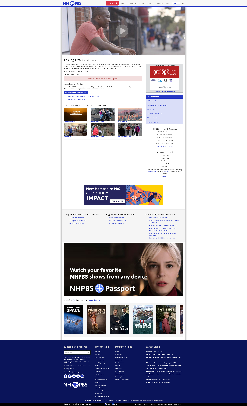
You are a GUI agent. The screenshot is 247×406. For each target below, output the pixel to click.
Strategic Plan (98, 393)
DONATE (111, 3)
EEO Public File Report (122, 401)
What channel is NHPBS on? (102, 396)
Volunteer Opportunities (122, 379)
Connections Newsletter (77, 223)
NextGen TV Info (152, 122)
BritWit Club (118, 354)
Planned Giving (119, 374)
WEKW (111, 401)
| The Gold (154, 351)
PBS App (166, 171)
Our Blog (97, 351)
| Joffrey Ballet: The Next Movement (158, 382)
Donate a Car (119, 360)
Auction (117, 351)
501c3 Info (97, 354)
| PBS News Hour (159, 354)
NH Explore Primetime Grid (77, 220)
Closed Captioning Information (157, 105)
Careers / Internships (100, 360)
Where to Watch (152, 118)
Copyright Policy (99, 374)
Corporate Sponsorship (121, 357)
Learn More (164, 176)
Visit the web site (76, 92)
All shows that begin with (77, 99)
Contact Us (150, 109)
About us (145, 404)
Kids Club (117, 365)
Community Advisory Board (102, 368)
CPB (115, 404)
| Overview (163, 371)
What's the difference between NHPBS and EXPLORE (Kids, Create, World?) (162, 229)
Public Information (100, 388)
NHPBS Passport (119, 371)
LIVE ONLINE (152, 171)
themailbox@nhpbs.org (72, 372)
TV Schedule (131, 3)
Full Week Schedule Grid (154, 114)
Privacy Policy (177, 404)
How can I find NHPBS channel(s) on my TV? (163, 225)
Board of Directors (100, 357)
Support (160, 3)
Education (150, 3)
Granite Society (119, 363)
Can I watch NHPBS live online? (159, 218)
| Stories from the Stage (158, 379)
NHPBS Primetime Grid (76, 218)
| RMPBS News (162, 363)
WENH (100, 401)
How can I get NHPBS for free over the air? (162, 238)
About (168, 3)
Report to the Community (102, 391)
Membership (118, 368)
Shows (141, 3)
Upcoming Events (120, 377)
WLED (105, 401)
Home (122, 3)
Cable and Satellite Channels (164, 146)
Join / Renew (168, 404)
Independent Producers (101, 379)
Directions (160, 404)
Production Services (100, 385)
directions (87, 366)
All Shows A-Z (151, 101)
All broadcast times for (83, 97)
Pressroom (98, 382)
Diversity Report (99, 377)
